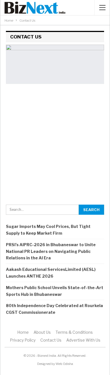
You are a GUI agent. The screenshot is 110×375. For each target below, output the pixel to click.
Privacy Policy (23, 340)
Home (23, 332)
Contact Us (50, 340)
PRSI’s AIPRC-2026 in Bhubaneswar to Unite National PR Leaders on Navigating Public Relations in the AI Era (51, 251)
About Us (42, 332)
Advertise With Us (83, 340)
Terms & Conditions (74, 332)
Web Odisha (64, 364)
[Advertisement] (55, 144)
